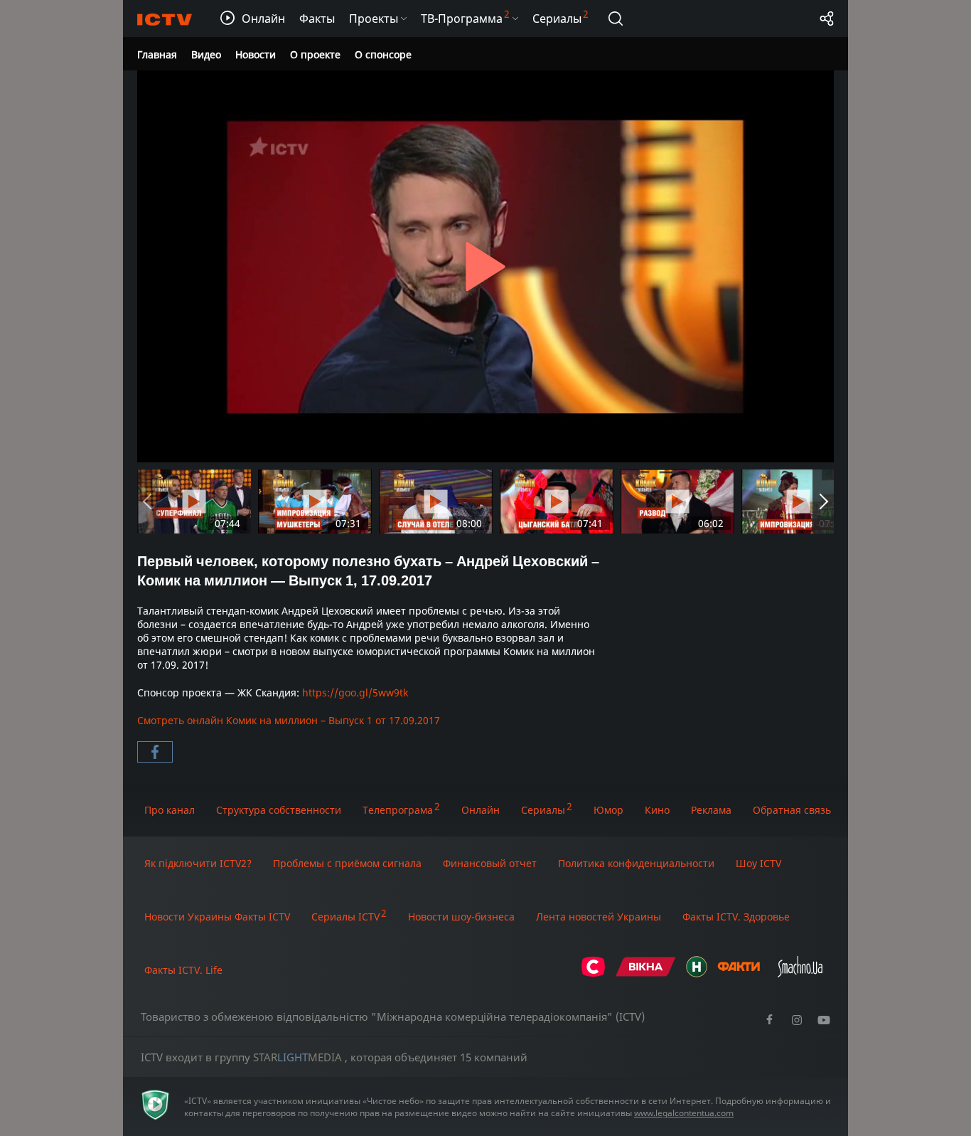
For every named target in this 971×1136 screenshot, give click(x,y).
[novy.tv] (696, 973)
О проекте (315, 54)
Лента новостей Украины (598, 916)
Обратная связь (792, 810)
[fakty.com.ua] (738, 973)
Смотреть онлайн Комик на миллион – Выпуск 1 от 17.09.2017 (288, 720)
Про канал (169, 810)
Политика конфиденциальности (636, 863)
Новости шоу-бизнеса (461, 916)
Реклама (711, 810)
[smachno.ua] (800, 973)
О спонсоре (383, 54)
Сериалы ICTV (345, 916)
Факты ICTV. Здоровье (736, 916)
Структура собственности (278, 810)
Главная (157, 54)
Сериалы (543, 810)
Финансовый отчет (490, 863)
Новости (255, 54)
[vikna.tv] (646, 973)
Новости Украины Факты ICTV (217, 916)
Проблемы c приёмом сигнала (347, 863)
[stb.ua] (593, 973)
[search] (615, 18)
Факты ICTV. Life (183, 970)
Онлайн (480, 810)
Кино (657, 810)
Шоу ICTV (758, 863)
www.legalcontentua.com (684, 1113)
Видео (206, 54)
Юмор (608, 810)
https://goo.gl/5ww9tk (355, 692)
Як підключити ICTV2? (198, 863)
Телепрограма (398, 810)
